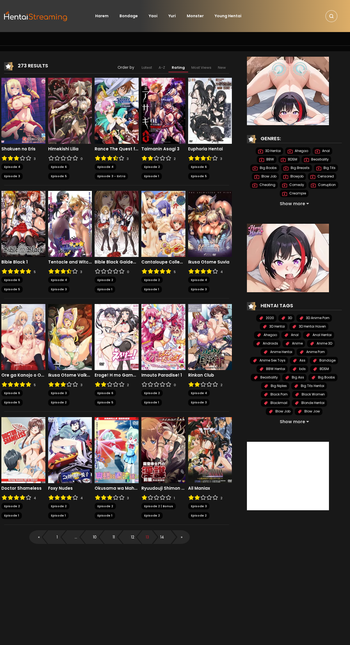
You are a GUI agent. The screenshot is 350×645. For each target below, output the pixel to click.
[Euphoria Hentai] (210, 110)
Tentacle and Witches (70, 262)
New (222, 67)
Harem (102, 16)
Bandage (327, 360)
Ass (302, 360)
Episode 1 (151, 176)
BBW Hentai (275, 368)
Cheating (267, 184)
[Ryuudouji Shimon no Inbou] (163, 449)
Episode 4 (12, 167)
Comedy (296, 184)
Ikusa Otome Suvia (208, 262)
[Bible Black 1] (23, 223)
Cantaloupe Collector (163, 262)
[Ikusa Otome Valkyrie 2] (70, 336)
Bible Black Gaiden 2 (117, 262)
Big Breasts (300, 167)
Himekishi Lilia (63, 149)
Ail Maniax (199, 488)
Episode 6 (59, 167)
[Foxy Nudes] (70, 449)
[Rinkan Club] (210, 336)
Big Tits (329, 167)
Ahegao (301, 150)
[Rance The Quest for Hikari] (117, 110)
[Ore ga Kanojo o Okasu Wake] (23, 336)
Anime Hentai (280, 351)
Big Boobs (268, 167)
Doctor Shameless (21, 488)
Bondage (128, 16)
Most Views (201, 67)
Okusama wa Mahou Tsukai (117, 488)
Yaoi (153, 16)
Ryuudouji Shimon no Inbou (163, 488)
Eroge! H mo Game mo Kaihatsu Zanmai (117, 375)
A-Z (162, 67)
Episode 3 (12, 176)
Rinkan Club (201, 375)
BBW (270, 159)
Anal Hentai (322, 334)
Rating (178, 67)
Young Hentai (228, 16)
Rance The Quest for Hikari (117, 149)
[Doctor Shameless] (23, 449)
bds (302, 368)
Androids (270, 343)
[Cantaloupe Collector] (163, 223)
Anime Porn (315, 351)
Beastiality (319, 159)
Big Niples (278, 385)
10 (95, 537)
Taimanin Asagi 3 (160, 149)
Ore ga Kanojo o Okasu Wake (23, 375)
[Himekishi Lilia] (70, 110)
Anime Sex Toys (272, 360)
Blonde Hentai (313, 402)
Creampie (297, 193)
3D (289, 318)
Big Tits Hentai (312, 385)
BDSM (292, 159)
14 (162, 537)
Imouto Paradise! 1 (161, 375)
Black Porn (279, 394)
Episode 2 (152, 167)
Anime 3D (324, 343)
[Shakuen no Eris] (23, 110)
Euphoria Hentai (205, 149)
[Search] (331, 16)
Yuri (172, 16)
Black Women (313, 394)
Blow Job (268, 176)
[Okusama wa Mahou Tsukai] (117, 449)
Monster (195, 16)
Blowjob (297, 176)
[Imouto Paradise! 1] (163, 336)
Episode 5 (59, 176)
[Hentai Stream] (36, 15)
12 (132, 537)
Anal (325, 150)
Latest (147, 67)
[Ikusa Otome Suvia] (210, 223)
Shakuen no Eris (18, 149)
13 (147, 537)
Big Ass (297, 377)
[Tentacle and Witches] (70, 223)
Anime (297, 343)
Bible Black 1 (14, 262)
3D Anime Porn (317, 318)
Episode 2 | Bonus (158, 506)
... (76, 537)
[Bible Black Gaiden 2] (117, 223)
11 (114, 537)
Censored (325, 176)
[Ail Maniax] (210, 449)
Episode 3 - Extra (111, 176)
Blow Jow (312, 411)
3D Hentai (272, 150)
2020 (269, 318)
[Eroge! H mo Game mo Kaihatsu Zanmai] (117, 336)
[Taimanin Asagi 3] (163, 110)
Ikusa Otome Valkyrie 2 (70, 375)
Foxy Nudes (60, 488)
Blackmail (278, 402)
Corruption (326, 184)
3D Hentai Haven (312, 326)
